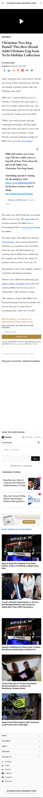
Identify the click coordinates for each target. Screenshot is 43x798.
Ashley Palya (9, 63)
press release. (27, 140)
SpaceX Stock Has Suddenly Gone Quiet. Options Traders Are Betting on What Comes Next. (20, 565)
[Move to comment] (32, 70)
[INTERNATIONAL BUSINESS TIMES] (21, 3)
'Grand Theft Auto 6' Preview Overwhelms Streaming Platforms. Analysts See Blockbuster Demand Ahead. (19, 685)
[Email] (27, 70)
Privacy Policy (33, 344)
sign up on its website (31, 227)
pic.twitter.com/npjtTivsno (19, 193)
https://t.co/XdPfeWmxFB (18, 182)
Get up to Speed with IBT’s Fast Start (27, 516)
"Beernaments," (8, 241)
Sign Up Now (29, 522)
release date (30, 218)
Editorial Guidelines (31, 361)
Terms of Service (18, 344)
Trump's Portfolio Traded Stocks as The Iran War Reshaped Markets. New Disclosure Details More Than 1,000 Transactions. (20, 604)
